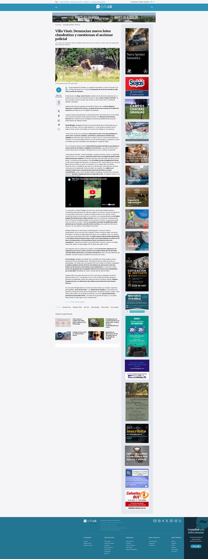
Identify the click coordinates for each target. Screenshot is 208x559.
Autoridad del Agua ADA (98, 2)
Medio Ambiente (64, 2)
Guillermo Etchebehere (131, 549)
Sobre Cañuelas (176, 537)
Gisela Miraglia (95, 307)
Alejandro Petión (77, 307)
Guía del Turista (109, 537)
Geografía (173, 543)
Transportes (152, 543)
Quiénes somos (87, 543)
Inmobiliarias (152, 545)
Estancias (106, 553)
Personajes (174, 551)
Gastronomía (107, 549)
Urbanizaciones (66, 307)
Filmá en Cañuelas (130, 545)
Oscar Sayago (114, 307)
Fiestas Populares (108, 547)
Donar (195, 546)
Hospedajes (107, 551)
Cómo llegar (107, 541)
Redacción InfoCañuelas (78, 302)
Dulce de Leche (130, 541)
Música (173, 545)
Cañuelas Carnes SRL (76, 2)
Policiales (58, 25)
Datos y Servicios (154, 537)
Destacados (129, 537)
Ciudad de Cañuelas (109, 543)
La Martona (128, 543)
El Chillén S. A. (87, 2)
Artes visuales (174, 549)
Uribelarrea (107, 545)
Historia (173, 541)
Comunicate (87, 537)
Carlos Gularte (105, 307)
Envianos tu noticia (88, 545)
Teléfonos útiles (153, 541)
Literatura (173, 547)
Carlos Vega (129, 547)
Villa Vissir (86, 307)
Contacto (86, 541)
